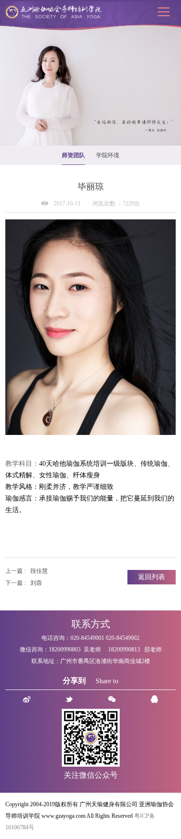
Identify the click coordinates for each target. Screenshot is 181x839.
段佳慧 (39, 571)
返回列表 (151, 577)
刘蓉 (36, 583)
